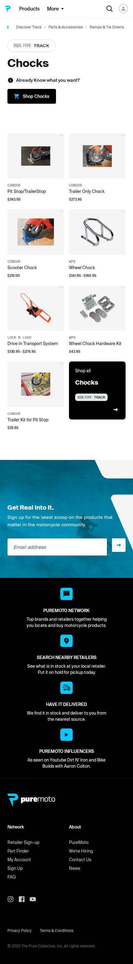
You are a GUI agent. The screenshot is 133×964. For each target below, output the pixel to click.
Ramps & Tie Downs (107, 27)
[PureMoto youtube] (35, 899)
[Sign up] (119, 545)
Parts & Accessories (66, 27)
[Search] (109, 8)
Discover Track (28, 27)
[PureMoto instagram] (13, 899)
